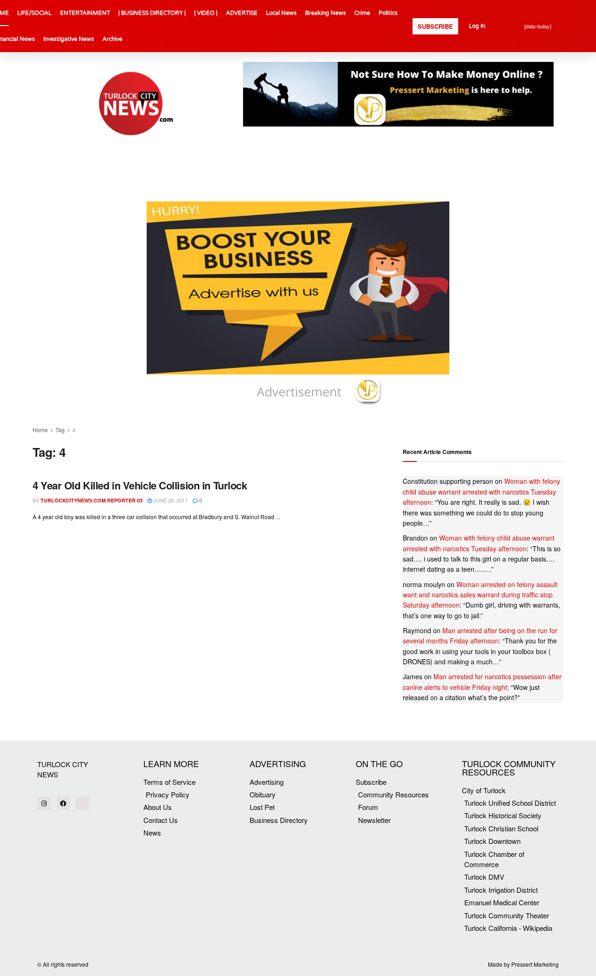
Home (40, 430)
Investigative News (68, 39)
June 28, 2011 (170, 500)
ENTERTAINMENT (85, 13)
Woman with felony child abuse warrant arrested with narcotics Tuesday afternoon (481, 491)
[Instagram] (44, 803)
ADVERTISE (241, 13)
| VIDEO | (205, 13)
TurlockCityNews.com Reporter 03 (91, 500)
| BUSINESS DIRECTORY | (152, 13)
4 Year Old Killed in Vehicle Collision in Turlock (140, 485)
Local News (281, 13)
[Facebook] (63, 803)
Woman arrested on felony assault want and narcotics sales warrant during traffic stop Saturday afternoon (480, 595)
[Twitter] (82, 803)
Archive (112, 39)
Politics (388, 13)
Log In (477, 26)
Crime (362, 13)
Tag (60, 430)
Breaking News (325, 13)
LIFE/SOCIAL (34, 13)
